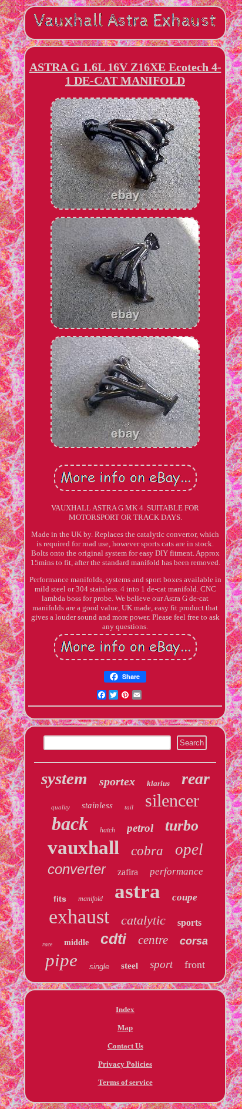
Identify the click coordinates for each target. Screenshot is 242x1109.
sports (189, 922)
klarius (158, 783)
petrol (140, 828)
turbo (182, 825)
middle (76, 942)
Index (125, 1009)
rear (196, 778)
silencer (172, 800)
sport (161, 964)
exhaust (79, 916)
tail (129, 807)
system (64, 778)
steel (129, 965)
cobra (147, 850)
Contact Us (125, 1045)
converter (77, 869)
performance (176, 871)
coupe (184, 897)
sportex (117, 781)
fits (59, 898)
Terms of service (125, 1082)
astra (137, 891)
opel (189, 849)
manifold (90, 899)
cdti (113, 938)
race (47, 944)
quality (60, 807)
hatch (107, 830)
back (70, 823)
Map (125, 1027)
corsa (194, 941)
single (99, 966)
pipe (61, 960)
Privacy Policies (125, 1064)
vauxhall (83, 847)
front (194, 964)
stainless (97, 805)
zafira (127, 872)
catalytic (143, 920)
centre (153, 940)
